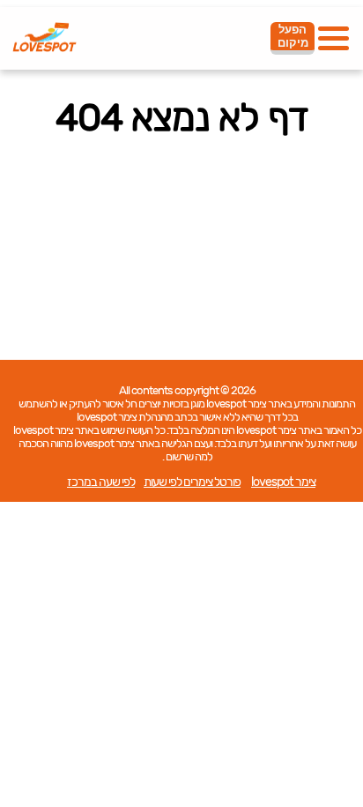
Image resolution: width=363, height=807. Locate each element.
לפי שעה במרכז (101, 481)
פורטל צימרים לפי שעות (192, 481)
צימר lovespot (283, 481)
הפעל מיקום (293, 36)
